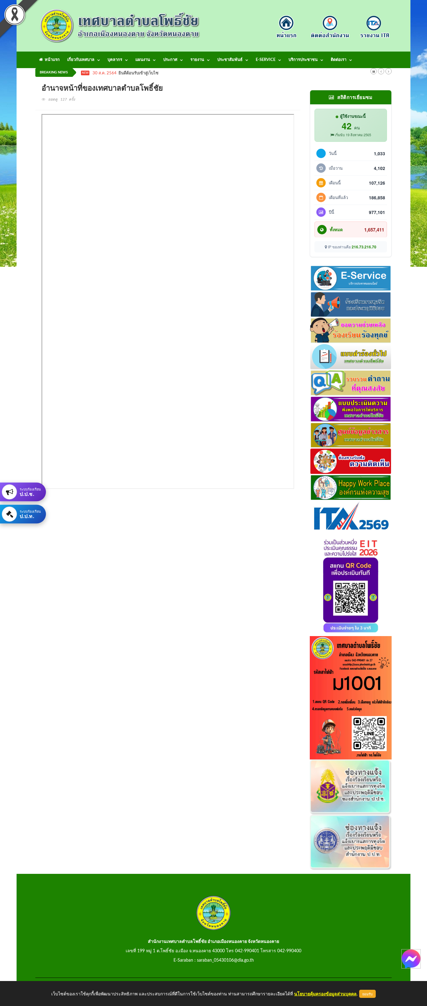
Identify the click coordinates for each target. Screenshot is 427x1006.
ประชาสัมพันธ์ (230, 60)
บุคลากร (115, 60)
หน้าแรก (51, 60)
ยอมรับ (367, 993)
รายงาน (197, 60)
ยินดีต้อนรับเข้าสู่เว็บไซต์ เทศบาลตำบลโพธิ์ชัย (158, 73)
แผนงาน (142, 60)
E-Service (265, 60)
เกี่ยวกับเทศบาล (80, 60)
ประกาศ (170, 60)
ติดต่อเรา (338, 60)
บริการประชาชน (303, 60)
